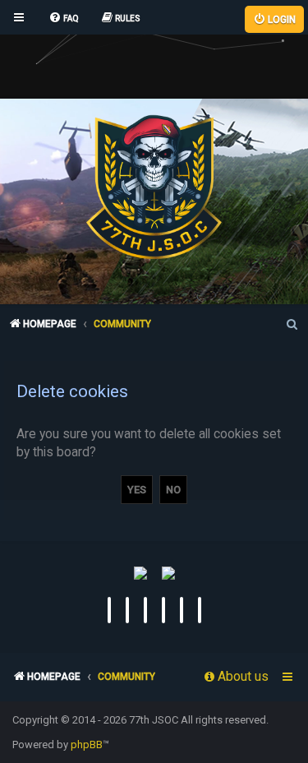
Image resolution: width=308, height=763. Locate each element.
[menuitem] (63, 18)
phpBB (87, 744)
